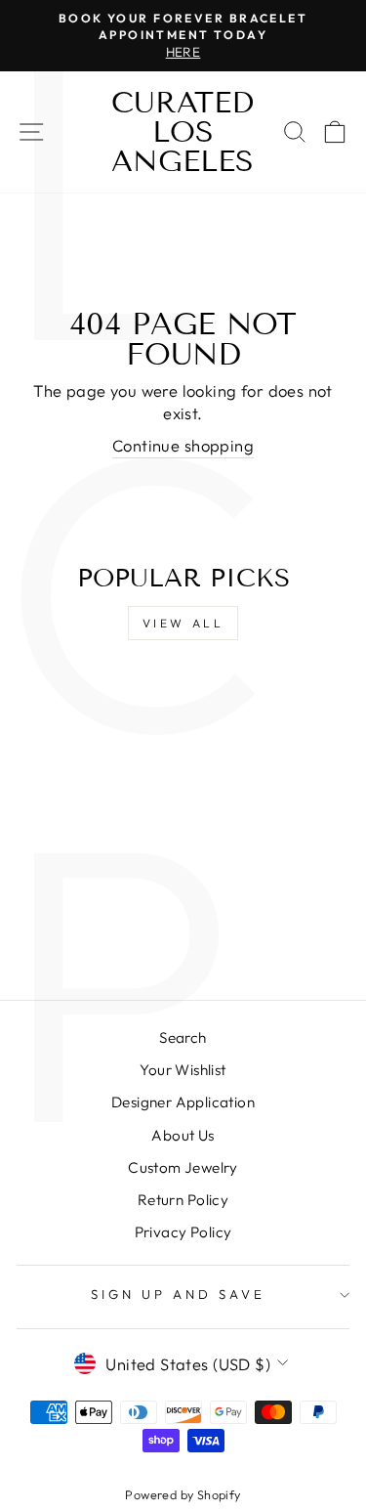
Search (182, 1037)
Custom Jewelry (183, 1167)
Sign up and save (178, 1294)
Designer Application (183, 1102)
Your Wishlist (182, 1069)
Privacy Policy (183, 1232)
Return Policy (183, 1199)
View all (183, 623)
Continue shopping (183, 445)
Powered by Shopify (182, 1494)
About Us (182, 1135)
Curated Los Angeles (182, 132)
